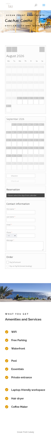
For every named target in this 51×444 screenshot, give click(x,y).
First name (10, 209)
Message (10, 240)
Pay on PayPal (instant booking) (20, 266)
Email (9, 224)
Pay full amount (15, 262)
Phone (9, 232)
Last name (10, 217)
